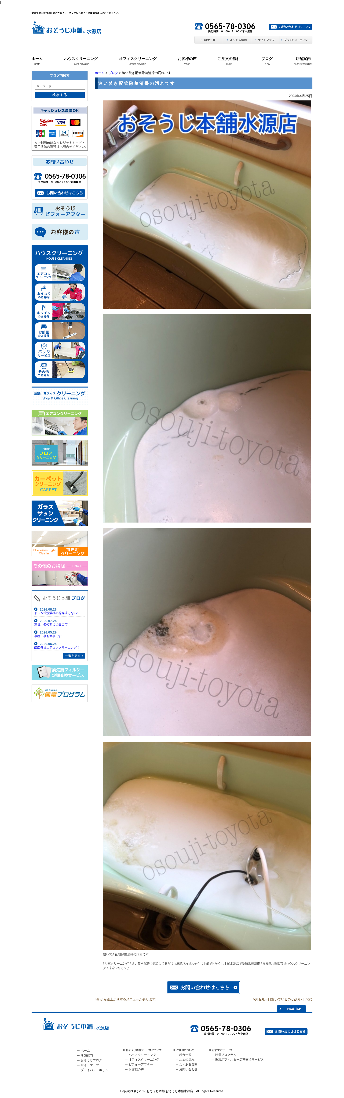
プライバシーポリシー (96, 1070)
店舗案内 (303, 59)
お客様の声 (187, 59)
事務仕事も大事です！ (49, 636)
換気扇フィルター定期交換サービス (239, 1059)
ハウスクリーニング (81, 59)
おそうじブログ (91, 1060)
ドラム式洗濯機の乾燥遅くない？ (57, 613)
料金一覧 (185, 1055)
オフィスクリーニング (138, 59)
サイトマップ (90, 1065)
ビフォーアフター (141, 1064)
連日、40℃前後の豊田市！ (52, 624)
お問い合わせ (188, 1069)
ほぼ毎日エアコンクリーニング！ (57, 647)
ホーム (37, 59)
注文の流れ (186, 1059)
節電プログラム (225, 1055)
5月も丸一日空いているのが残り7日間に (282, 999)
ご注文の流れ (229, 59)
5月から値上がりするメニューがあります (125, 999)
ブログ (267, 59)
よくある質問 (188, 1064)
